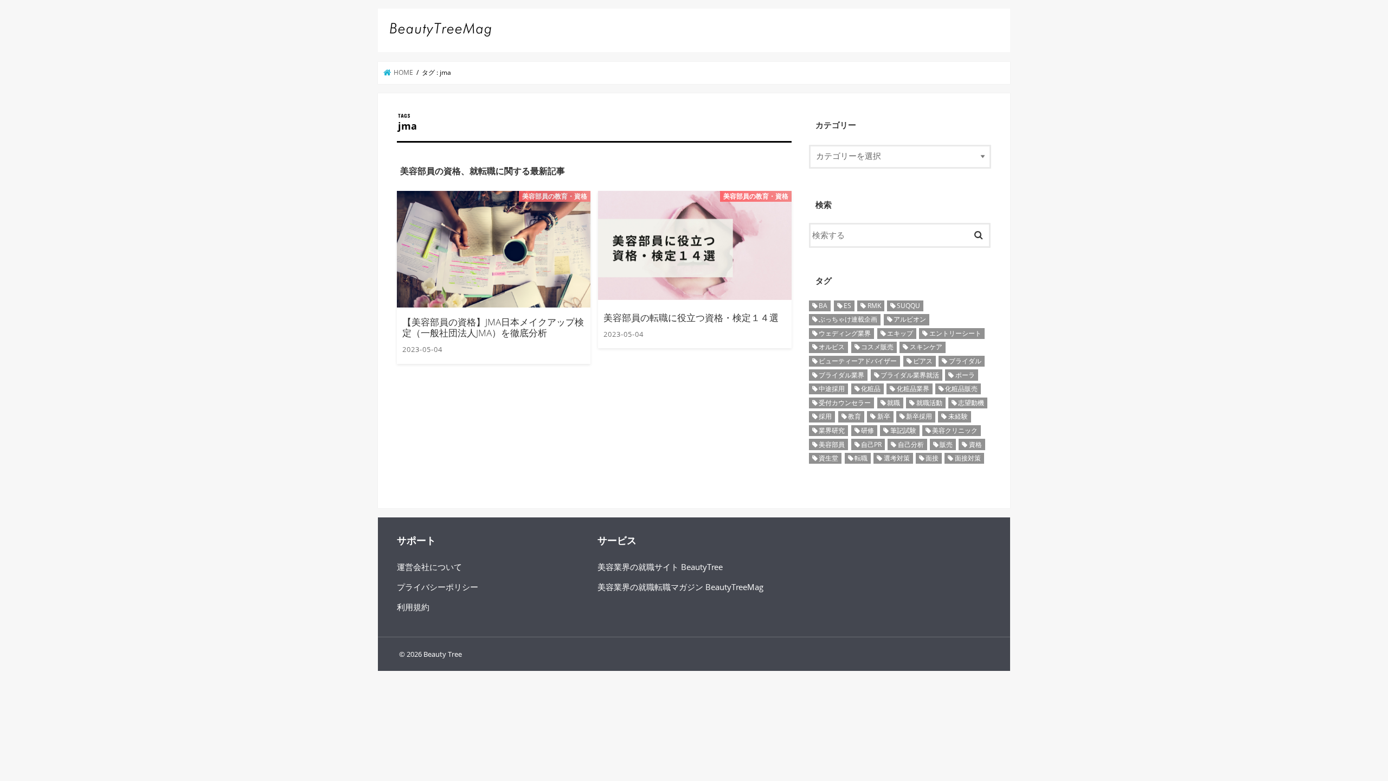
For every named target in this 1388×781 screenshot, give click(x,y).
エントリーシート (955, 333)
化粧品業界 (913, 388)
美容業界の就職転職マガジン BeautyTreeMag (680, 586)
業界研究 (832, 430)
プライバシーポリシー (437, 586)
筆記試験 (903, 430)
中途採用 (832, 388)
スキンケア (926, 346)
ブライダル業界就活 (910, 375)
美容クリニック (955, 430)
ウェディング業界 (845, 333)
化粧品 (871, 388)
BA (823, 305)
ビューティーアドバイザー (858, 361)
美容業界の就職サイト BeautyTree (660, 566)
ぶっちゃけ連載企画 (848, 319)
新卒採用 (919, 416)
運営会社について (429, 566)
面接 (932, 458)
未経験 (958, 416)
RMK (874, 305)
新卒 (883, 416)
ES (847, 305)
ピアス (923, 361)
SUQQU (908, 305)
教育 (854, 416)
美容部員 (832, 444)
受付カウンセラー (845, 402)
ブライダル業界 (841, 375)
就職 (893, 402)
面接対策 (968, 458)
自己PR (871, 444)
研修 (867, 430)
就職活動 (929, 402)
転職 (861, 458)
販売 (946, 444)
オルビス (832, 346)
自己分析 (911, 444)
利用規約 (413, 606)
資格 (975, 444)
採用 (825, 416)
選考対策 (897, 458)
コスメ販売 (877, 346)
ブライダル (965, 361)
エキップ (900, 333)
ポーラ (965, 375)
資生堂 (828, 458)
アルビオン (910, 319)
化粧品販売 (961, 388)
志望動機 (971, 402)
